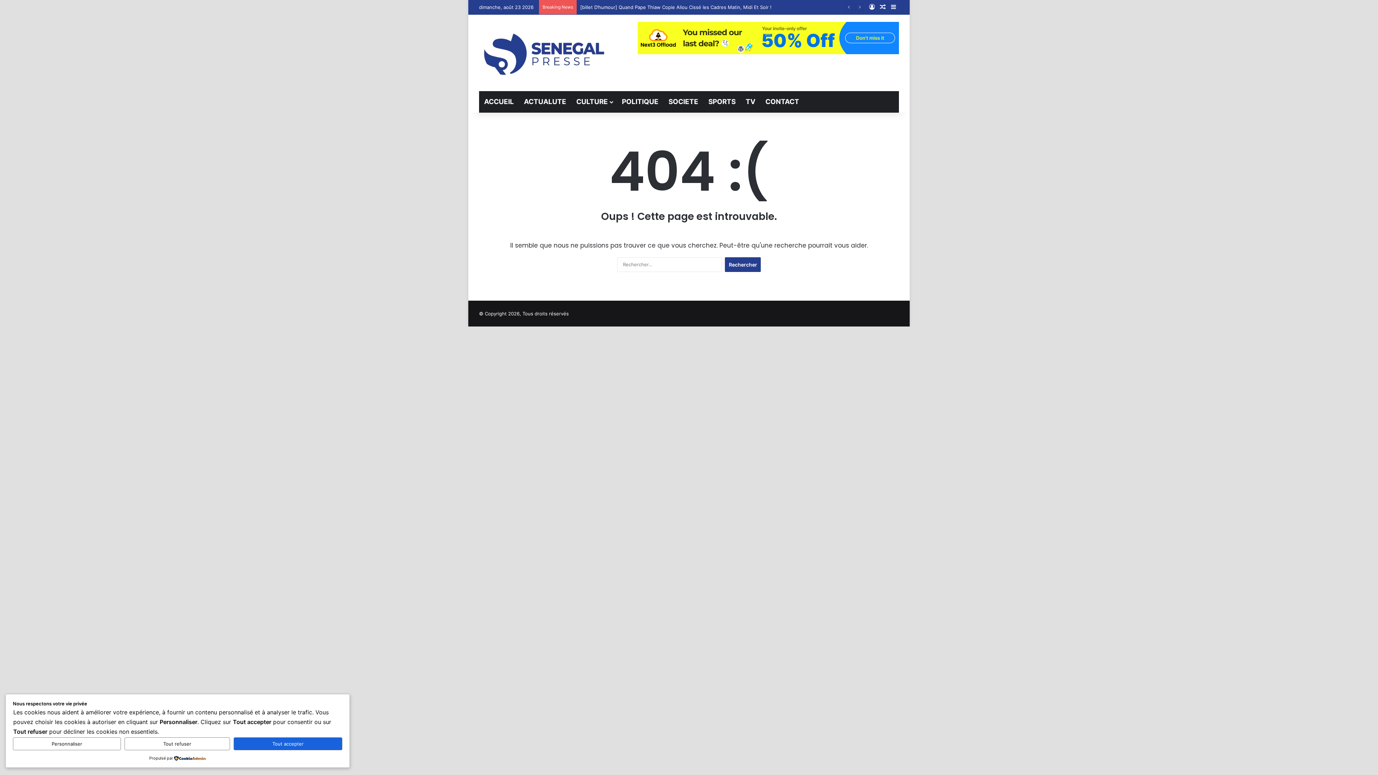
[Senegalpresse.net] (545, 53)
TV (750, 102)
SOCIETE (683, 102)
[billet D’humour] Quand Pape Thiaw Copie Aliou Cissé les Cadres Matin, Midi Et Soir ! (676, 7)
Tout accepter (288, 744)
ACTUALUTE (545, 102)
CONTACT (782, 102)
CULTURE (592, 102)
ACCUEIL (499, 102)
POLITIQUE (640, 102)
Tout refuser (177, 744)
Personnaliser (67, 744)
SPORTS (722, 102)
